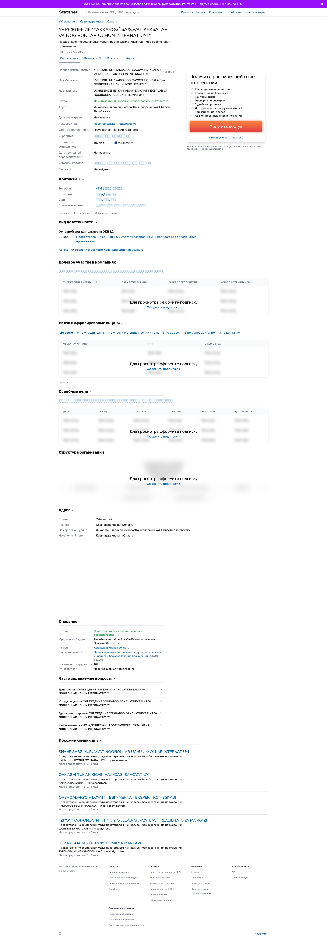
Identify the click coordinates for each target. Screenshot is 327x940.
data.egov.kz (86, 213)
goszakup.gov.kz (68, 213)
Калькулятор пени (160, 877)
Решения (187, 12)
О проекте (196, 871)
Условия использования (122, 919)
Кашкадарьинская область (98, 21)
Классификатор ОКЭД (162, 888)
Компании (216, 12)
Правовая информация (121, 913)
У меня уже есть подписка (226, 137)
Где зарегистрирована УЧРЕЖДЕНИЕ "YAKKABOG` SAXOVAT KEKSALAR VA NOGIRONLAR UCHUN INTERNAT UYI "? (108, 715)
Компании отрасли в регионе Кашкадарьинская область (101, 249)
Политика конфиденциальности (126, 925)
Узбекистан (67, 21)
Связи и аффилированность (124, 883)
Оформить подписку (162, 307)
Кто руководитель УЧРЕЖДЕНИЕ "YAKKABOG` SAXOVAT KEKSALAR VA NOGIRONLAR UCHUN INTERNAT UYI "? (105, 703)
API (234, 871)
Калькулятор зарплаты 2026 (165, 871)
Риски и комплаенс (119, 871)
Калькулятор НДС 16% (162, 883)
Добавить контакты (106, 213)
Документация (240, 877)
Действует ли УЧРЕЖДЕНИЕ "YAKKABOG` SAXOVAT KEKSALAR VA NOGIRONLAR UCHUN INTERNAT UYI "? (102, 691)
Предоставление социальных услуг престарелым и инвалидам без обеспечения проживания (136, 239)
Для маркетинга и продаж (123, 877)
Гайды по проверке (160, 900)
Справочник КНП (159, 894)
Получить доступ (226, 126)
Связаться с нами (200, 883)
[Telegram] (60, 933)
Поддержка (197, 877)
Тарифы (201, 12)
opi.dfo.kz (64, 382)
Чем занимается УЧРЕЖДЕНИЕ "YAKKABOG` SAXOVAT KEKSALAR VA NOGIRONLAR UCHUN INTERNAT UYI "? (104, 727)
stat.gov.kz (168, 71)
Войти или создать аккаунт (247, 12)
